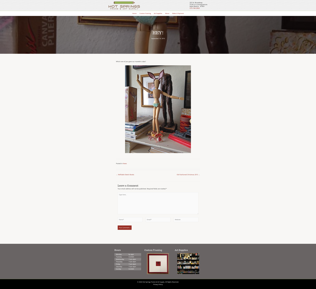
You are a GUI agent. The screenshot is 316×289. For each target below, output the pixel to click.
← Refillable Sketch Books (125, 175)
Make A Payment (178, 13)
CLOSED (131, 257)
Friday (118, 264)
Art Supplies (158, 13)
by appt (131, 254)
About (167, 13)
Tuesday (119, 257)
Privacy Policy (158, 284)
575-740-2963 (195, 8)
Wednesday (120, 259)
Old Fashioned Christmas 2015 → (188, 175)
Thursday (119, 262)
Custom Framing (145, 13)
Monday (119, 254)
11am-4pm (132, 259)
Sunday (118, 269)
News (125, 163)
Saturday (119, 267)
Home (134, 13)
